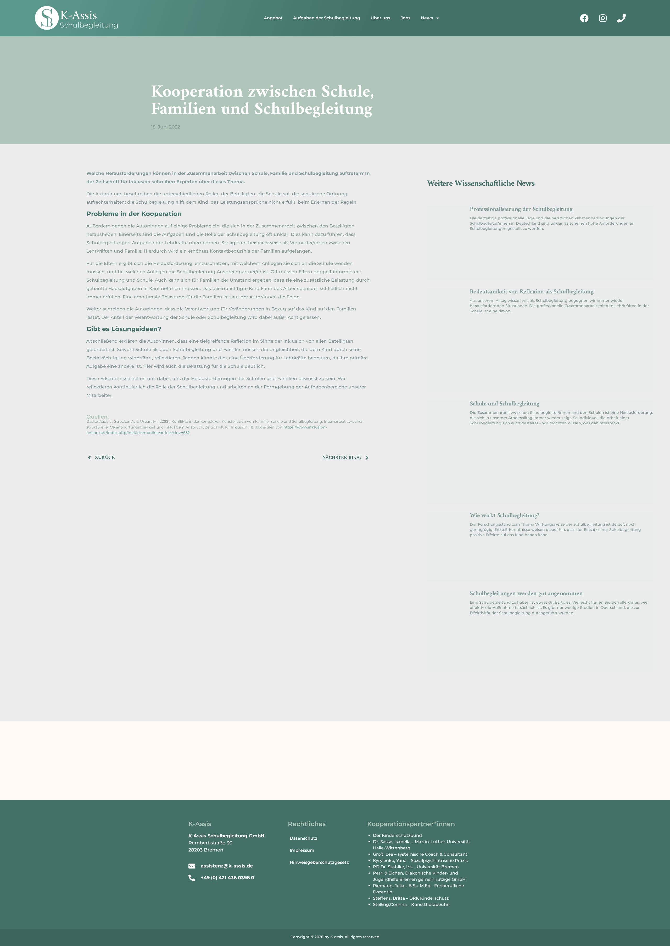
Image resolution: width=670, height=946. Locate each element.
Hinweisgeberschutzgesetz (319, 862)
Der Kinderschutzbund (397, 835)
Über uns (380, 17)
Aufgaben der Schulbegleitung (326, 17)
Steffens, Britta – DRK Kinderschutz (411, 898)
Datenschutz (303, 838)
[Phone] (621, 18)
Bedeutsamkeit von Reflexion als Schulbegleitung (531, 291)
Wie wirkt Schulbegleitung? (504, 515)
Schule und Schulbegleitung (504, 403)
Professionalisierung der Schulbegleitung (521, 209)
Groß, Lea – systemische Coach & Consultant (420, 854)
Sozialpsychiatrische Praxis (440, 860)
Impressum (302, 850)
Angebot (273, 17)
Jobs (405, 17)
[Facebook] (584, 18)
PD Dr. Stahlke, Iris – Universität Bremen (416, 866)
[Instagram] (603, 18)
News (427, 17)
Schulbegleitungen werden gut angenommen (526, 593)
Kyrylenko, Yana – (392, 860)
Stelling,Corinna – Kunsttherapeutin (411, 904)
